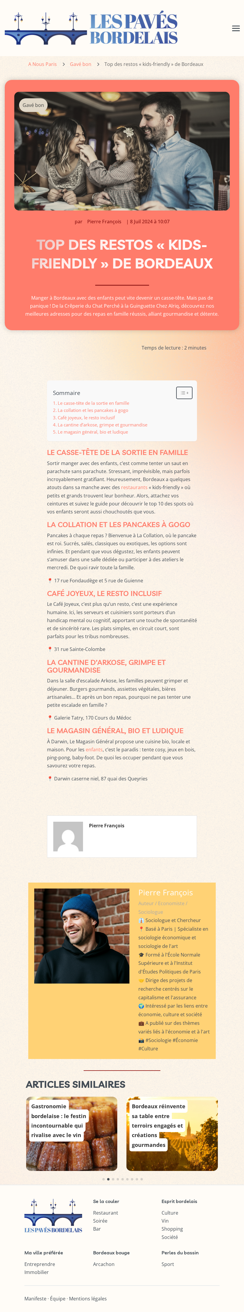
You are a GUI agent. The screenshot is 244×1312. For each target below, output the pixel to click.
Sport (168, 1264)
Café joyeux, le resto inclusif (86, 418)
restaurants (134, 487)
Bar (97, 1229)
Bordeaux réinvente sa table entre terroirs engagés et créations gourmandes (158, 1125)
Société (170, 1237)
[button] (103, 1179)
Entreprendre (39, 1264)
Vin (165, 1221)
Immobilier (36, 1272)
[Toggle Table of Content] (181, 392)
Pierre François (104, 221)
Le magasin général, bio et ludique (93, 432)
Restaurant (105, 1213)
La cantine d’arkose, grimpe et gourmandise (102, 425)
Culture (170, 1213)
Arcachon (104, 1264)
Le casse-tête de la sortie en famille (93, 403)
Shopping (172, 1229)
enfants (94, 749)
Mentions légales (88, 1298)
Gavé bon (80, 64)
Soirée (100, 1221)
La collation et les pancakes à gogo (93, 410)
